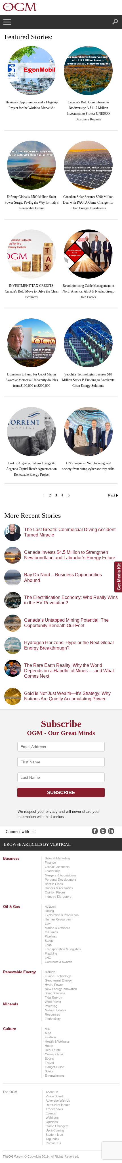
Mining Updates (55, 1010)
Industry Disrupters (58, 896)
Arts (48, 1028)
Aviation (50, 906)
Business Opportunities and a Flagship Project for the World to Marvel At (32, 105)
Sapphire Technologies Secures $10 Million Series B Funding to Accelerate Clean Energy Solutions (88, 380)
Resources (52, 1014)
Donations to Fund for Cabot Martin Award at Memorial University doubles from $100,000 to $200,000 (31, 380)
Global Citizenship (57, 866)
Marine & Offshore (57, 928)
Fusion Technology (58, 976)
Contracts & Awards (58, 962)
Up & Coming (55, 1130)
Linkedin (111, 831)
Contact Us (53, 1143)
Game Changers (57, 1126)
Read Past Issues (58, 1104)
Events (50, 1113)
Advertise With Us (58, 1100)
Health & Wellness (57, 1041)
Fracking (51, 953)
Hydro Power (54, 984)
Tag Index (52, 1139)
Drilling (49, 911)
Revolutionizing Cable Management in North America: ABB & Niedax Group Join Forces (88, 291)
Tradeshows (54, 1109)
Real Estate (53, 1050)
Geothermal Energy (58, 980)
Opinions (52, 1122)
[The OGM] (20, 7)
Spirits (49, 1071)
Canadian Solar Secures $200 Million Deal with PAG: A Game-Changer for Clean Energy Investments (88, 202)
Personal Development (60, 879)
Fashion (50, 1037)
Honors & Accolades (59, 888)
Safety (49, 940)
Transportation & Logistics (63, 949)
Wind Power (53, 1001)
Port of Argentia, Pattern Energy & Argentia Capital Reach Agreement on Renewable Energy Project (31, 469)
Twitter (103, 831)
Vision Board (54, 1096)
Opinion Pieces (55, 892)
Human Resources (58, 919)
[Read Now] (31, 70)
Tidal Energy (53, 997)
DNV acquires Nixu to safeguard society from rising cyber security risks (88, 466)
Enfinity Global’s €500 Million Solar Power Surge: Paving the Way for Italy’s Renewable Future (32, 202)
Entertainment (54, 1075)
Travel (49, 1062)
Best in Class (54, 884)
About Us (52, 1092)
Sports (49, 1058)
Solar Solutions (55, 993)
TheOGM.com (13, 1156)
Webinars (52, 1117)
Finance (50, 862)
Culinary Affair (54, 1054)
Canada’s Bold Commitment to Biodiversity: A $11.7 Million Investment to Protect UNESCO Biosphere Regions (88, 110)
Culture (9, 1029)
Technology (53, 1018)
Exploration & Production (62, 915)
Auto (48, 1033)
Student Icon (54, 1134)
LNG (48, 957)
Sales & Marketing (57, 858)
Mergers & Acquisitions (60, 875)
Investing (51, 1006)
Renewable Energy (19, 972)
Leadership (52, 871)
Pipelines (51, 936)
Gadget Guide (54, 1067)
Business (11, 858)
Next (111, 495)
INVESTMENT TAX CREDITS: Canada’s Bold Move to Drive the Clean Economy (31, 291)
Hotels (49, 1045)
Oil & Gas (11, 907)
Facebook (95, 831)
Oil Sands (51, 932)
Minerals (10, 1004)
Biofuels (50, 972)
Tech (48, 945)
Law (48, 923)
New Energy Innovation (61, 989)
